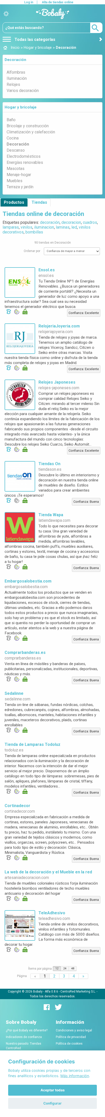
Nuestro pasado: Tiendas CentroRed (23, 1046)
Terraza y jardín (20, 186)
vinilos (26, 227)
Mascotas (15, 168)
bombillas (34, 232)
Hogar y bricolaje (20, 107)
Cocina (13, 138)
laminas (63, 227)
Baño (11, 119)
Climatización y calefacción (31, 132)
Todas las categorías (34, 39)
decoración (50, 222)
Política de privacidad (71, 1037)
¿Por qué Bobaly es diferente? (26, 1030)
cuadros (90, 222)
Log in (28, 2)
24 (64, 968)
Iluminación (17, 78)
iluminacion (44, 227)
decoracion (71, 222)
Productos (14, 202)
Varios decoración (23, 90)
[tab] (52, 60)
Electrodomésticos (24, 156)
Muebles (14, 180)
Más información (74, 1076)
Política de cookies (69, 1043)
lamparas (11, 227)
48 (72, 968)
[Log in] (6, 14)
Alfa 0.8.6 (51, 991)
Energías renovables (25, 162)
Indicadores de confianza (24, 1037)
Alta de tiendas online (57, 2)
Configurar (52, 1103)
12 (56, 968)
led (74, 227)
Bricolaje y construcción (28, 125)
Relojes (13, 84)
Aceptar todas (53, 1090)
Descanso (16, 150)
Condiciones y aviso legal (74, 1030)
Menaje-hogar (19, 174)
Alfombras (16, 72)
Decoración (15, 59)
